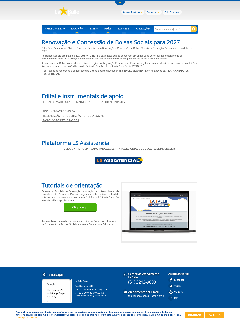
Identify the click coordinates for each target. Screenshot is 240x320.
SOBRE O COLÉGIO (55, 28)
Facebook (179, 279)
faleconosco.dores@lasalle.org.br (91, 295)
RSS (176, 298)
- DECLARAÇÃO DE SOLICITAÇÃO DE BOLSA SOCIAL (73, 115)
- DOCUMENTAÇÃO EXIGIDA (58, 111)
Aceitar (215, 314)
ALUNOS (93, 28)
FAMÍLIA (108, 28)
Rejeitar (194, 314)
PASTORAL (123, 28)
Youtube (178, 292)
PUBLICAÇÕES (143, 28)
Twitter (178, 285)
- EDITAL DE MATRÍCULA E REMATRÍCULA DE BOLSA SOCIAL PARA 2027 (83, 102)
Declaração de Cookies (26, 317)
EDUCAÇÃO (77, 28)
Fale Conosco (172, 12)
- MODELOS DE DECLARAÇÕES (60, 120)
